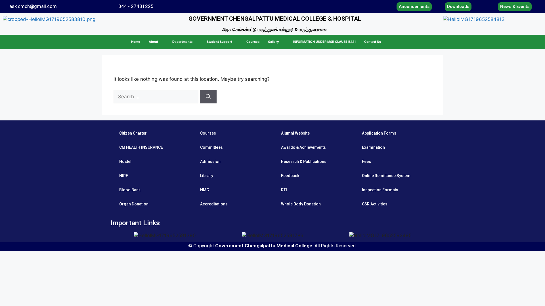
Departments (182, 42)
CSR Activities (374, 204)
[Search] (208, 97)
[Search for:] (157, 96)
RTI (284, 190)
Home (135, 42)
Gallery (273, 42)
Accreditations (214, 204)
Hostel (125, 161)
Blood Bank (130, 190)
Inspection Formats (380, 190)
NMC (204, 190)
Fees (366, 161)
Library (206, 175)
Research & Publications (303, 161)
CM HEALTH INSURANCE (141, 147)
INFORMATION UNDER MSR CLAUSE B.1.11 (324, 42)
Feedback (290, 175)
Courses (252, 42)
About (153, 42)
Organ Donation (133, 204)
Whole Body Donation (301, 204)
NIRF (123, 175)
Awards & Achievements (303, 147)
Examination (373, 147)
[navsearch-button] (525, 42)
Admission (210, 161)
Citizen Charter (133, 133)
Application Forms (379, 133)
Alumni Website (295, 133)
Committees (211, 147)
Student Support (219, 42)
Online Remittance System (386, 175)
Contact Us (372, 42)
